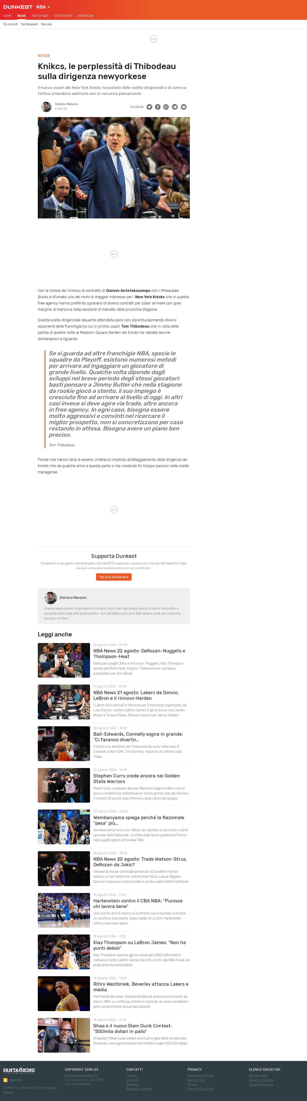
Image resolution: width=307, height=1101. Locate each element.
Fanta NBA (40, 16)
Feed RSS (15, 1080)
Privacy (192, 1084)
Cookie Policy (196, 1080)
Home (7, 16)
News (21, 16)
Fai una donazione (113, 577)
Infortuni (85, 16)
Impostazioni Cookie (201, 1075)
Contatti (131, 1075)
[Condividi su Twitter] (149, 107)
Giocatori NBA (258, 1075)
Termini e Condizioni (201, 1089)
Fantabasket (29, 24)
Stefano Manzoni (66, 104)
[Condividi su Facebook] (158, 107)
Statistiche (63, 16)
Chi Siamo (133, 1080)
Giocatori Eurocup (261, 1084)
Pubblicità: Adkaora (139, 1089)
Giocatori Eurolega (261, 1080)
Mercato (46, 24)
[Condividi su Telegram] (174, 106)
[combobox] (43, 7)
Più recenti (10, 24)
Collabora (132, 1084)
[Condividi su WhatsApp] (166, 107)
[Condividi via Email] (183, 107)
